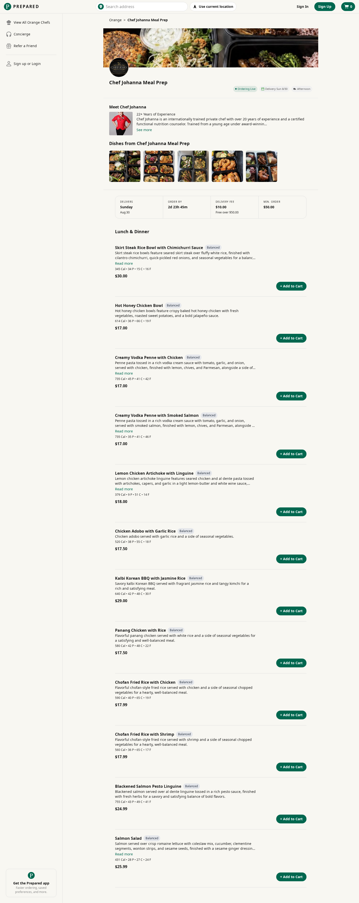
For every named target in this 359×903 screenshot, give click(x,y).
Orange (115, 20)
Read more (124, 263)
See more (144, 129)
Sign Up (324, 6)
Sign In (302, 6)
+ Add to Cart (291, 286)
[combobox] (146, 7)
